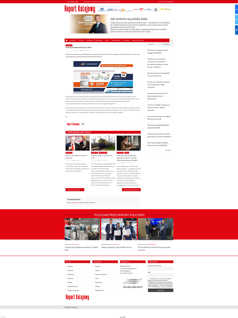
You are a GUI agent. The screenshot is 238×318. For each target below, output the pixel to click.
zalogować (77, 202)
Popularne (151, 44)
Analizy (126, 152)
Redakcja (70, 266)
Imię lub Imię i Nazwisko (154, 266)
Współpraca (70, 274)
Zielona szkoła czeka (74, 190)
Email (149, 272)
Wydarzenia (116, 40)
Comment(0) (85, 50)
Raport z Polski (103, 152)
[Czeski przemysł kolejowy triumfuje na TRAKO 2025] (82, 229)
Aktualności (69, 45)
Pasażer (81, 40)
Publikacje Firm (137, 40)
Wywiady (73, 40)
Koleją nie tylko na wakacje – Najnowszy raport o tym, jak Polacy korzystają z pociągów (127, 157)
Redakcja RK (78, 160)
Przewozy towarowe (94, 40)
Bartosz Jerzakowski (129, 163)
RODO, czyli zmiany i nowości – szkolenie (77, 156)
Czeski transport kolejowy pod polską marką (132, 190)
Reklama (69, 282)
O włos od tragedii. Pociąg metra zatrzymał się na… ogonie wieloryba (158, 107)
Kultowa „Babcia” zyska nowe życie (101, 156)
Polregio (126, 40)
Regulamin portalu (72, 286)
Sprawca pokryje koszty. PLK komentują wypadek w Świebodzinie (157, 96)
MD (78, 50)
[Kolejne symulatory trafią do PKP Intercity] (119, 229)
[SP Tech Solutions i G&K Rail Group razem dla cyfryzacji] (155, 229)
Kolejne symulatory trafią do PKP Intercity (116, 247)
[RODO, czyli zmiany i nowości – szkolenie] (78, 143)
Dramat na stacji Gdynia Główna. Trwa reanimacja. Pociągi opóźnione (158, 84)
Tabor (107, 40)
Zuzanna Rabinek (104, 160)
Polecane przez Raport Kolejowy (119, 215)
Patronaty (70, 270)
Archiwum (70, 278)
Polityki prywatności (73, 290)
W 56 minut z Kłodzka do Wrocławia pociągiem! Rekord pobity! (102, 1)
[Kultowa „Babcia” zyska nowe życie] (103, 143)
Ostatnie (166, 44)
